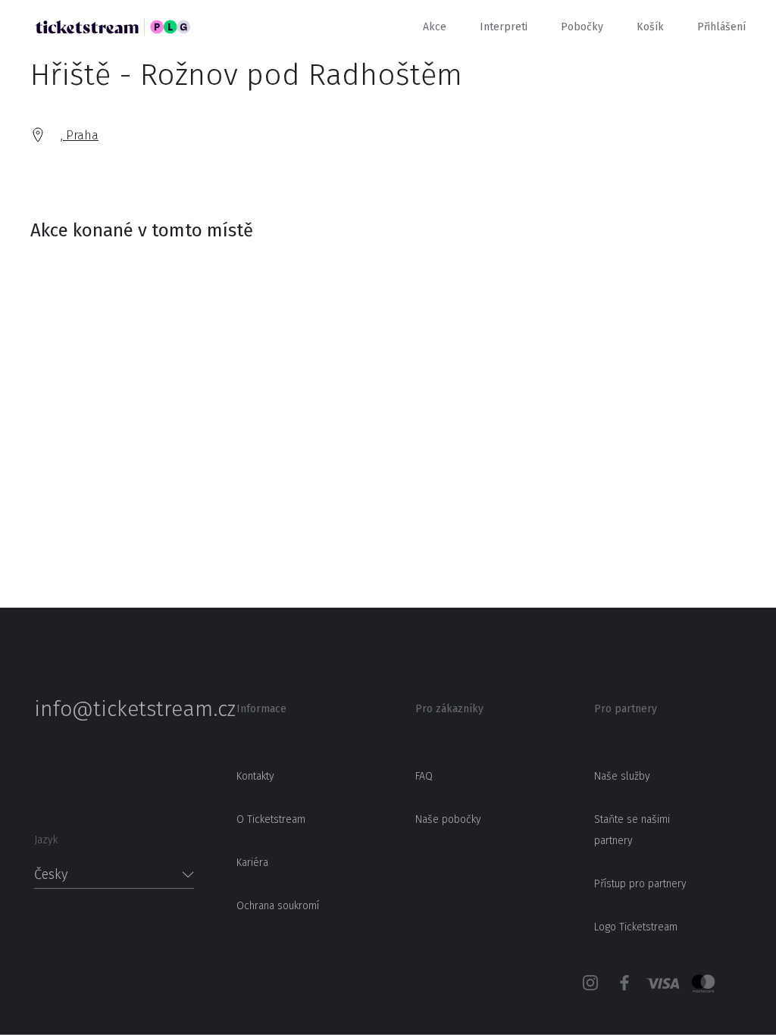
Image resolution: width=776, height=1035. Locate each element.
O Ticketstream (270, 819)
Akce (434, 26)
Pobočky (582, 26)
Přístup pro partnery (640, 883)
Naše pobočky (448, 819)
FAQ (424, 776)
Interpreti (503, 26)
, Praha (80, 135)
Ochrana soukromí (277, 905)
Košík (650, 26)
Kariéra (252, 862)
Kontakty (255, 776)
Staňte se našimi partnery (632, 830)
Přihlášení (721, 26)
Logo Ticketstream (635, 927)
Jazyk (46, 839)
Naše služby (622, 776)
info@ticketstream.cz (114, 709)
